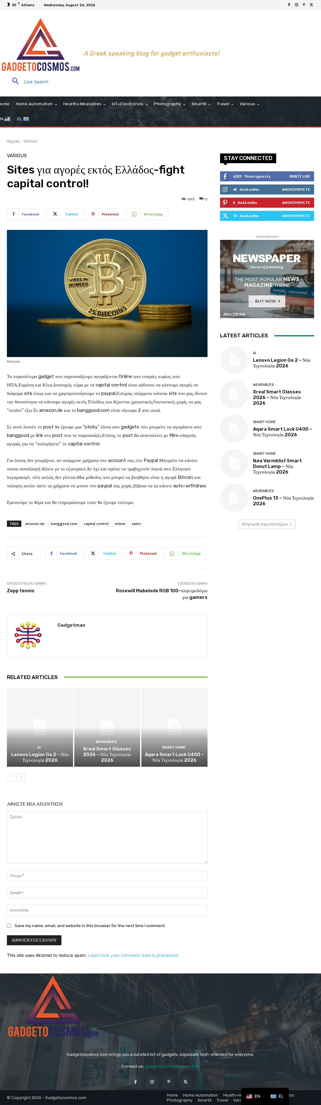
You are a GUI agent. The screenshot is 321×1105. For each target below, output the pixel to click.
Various (30, 141)
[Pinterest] (304, 5)
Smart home (174, 747)
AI (39, 747)
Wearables (106, 742)
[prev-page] (11, 777)
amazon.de (35, 523)
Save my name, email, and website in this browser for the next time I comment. (90, 925)
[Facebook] (289, 5)
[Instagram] (296, 5)
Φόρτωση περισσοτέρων (265, 524)
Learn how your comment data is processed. (133, 955)
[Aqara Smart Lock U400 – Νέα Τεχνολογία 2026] (174, 727)
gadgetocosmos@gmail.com (172, 1066)
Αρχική (13, 141)
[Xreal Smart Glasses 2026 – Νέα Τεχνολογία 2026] (107, 727)
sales (136, 523)
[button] (27, 81)
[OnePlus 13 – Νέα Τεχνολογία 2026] (234, 498)
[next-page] (21, 777)
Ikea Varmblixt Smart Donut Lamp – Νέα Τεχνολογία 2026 (277, 466)
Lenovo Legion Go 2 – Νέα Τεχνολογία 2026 (40, 757)
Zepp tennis (20, 591)
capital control (96, 523)
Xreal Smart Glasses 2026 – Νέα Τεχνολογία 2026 (107, 754)
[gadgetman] (32, 636)
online (120, 523)
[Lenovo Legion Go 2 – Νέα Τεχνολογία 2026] (40, 727)
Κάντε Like (300, 176)
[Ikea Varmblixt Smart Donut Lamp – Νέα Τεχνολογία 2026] (234, 463)
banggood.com (64, 523)
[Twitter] (311, 5)
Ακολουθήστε (296, 189)
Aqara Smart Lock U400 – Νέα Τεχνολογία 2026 (174, 757)
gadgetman (71, 625)
